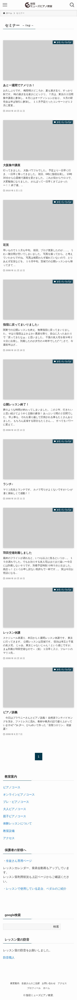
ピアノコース (11, 787)
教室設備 (9, 830)
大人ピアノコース (14, 809)
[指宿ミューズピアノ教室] (39, 5)
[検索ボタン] (72, 5)
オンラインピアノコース (19, 794)
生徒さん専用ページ (19, 860)
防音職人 (9, 957)
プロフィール (34, 988)
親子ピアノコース (14, 816)
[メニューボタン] (5, 5)
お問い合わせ (48, 983)
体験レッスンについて (17, 823)
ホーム (46, 988)
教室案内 (14, 983)
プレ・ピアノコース (16, 801)
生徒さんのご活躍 (31, 983)
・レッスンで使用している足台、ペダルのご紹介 (34, 888)
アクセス (9, 838)
